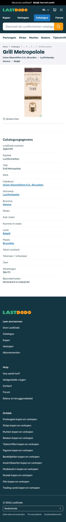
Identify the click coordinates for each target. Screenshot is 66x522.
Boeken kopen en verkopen (18, 438)
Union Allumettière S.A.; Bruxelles (19, 57)
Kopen (6, 17)
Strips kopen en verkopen (17, 425)
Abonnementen (11, 352)
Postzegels (9, 37)
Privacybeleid (34, 514)
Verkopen (23, 17)
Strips (22, 37)
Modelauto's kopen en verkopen (20, 469)
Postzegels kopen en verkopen (20, 419)
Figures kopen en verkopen (18, 450)
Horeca (6, 61)
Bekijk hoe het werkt (43, 2)
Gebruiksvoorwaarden (14, 514)
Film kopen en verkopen (16, 481)
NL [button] (44, 9)
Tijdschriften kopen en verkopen (21, 444)
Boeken (45, 37)
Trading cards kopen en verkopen (21, 487)
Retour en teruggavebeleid (18, 398)
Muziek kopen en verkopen (17, 475)
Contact (7, 385)
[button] (55, 10)
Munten (33, 37)
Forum (59, 17)
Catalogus (42, 17)
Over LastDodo (11, 327)
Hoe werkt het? (11, 373)
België (17, 61)
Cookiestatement (52, 514)
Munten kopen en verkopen (18, 431)
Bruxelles (8, 243)
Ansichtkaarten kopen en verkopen (22, 462)
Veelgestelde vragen (14, 379)
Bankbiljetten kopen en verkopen (21, 456)
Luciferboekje (47, 57)
